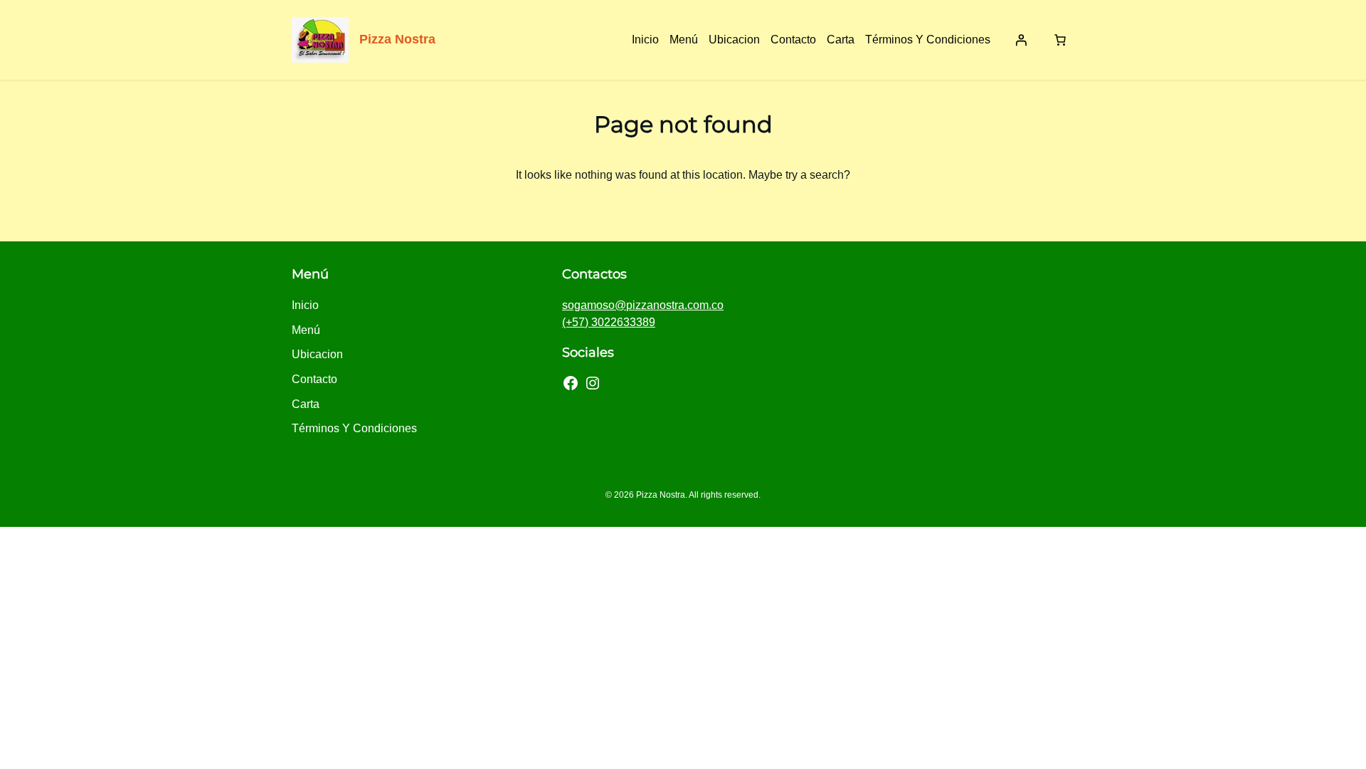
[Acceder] (1021, 40)
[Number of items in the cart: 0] (1060, 40)
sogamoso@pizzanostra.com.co (643, 305)
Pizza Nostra (397, 39)
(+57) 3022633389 (608, 322)
